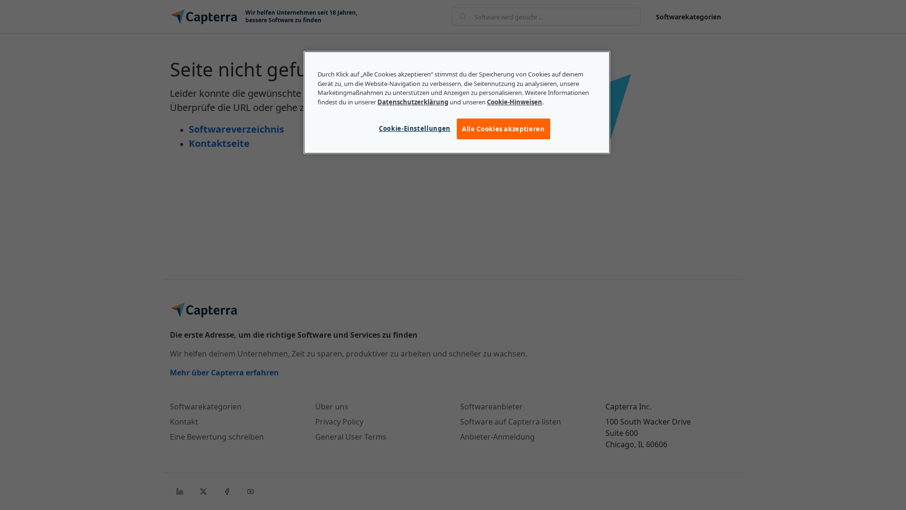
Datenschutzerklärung (413, 102)
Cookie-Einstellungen (415, 128)
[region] (456, 102)
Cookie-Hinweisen (514, 102)
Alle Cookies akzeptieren (503, 129)
